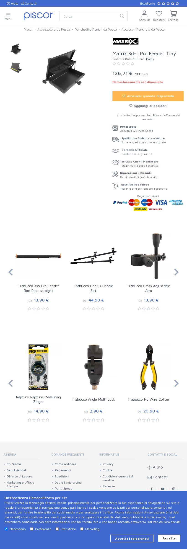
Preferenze (43, 529)
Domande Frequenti (68, 454)
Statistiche (68, 529)
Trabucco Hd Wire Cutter (148, 399)
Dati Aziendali (16, 470)
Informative (109, 454)
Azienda (9, 454)
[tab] (21, 455)
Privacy (108, 464)
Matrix (150, 58)
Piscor (28, 29)
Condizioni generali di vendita (118, 478)
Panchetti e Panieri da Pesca (96, 29)
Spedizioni (62, 476)
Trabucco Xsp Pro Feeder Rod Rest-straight (38, 288)
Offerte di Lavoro (19, 476)
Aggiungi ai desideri (150, 106)
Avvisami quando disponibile (150, 96)
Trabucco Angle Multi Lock (93, 399)
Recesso (109, 486)
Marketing (92, 529)
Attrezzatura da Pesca (53, 29)
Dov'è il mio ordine (68, 482)
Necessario (18, 529)
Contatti (30, 3)
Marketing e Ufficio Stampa (20, 484)
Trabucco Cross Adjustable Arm (148, 288)
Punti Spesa (63, 488)
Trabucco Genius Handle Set (93, 288)
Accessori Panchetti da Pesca (143, 29)
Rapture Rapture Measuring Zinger (38, 399)
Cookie (107, 470)
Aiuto (14, 3)
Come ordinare (65, 464)
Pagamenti (63, 470)
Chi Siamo (14, 464)
